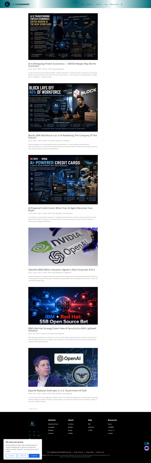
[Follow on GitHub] (34, 435)
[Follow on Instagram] (29, 435)
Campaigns (51, 427)
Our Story (70, 424)
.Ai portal (50, 433)
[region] (22, 449)
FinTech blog (51, 69)
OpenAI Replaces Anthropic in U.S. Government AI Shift (57, 390)
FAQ (89, 424)
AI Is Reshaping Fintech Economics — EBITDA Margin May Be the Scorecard (62, 65)
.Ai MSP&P (111, 427)
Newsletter (66, 140)
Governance (59, 140)
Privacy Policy (90, 452)
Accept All (34, 456)
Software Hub (114, 4)
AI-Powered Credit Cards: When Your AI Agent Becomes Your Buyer (60, 209)
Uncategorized (60, 69)
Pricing (70, 430)
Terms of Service (78, 452)
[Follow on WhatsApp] (39, 435)
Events (110, 424)
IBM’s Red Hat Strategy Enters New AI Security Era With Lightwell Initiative (62, 329)
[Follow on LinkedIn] (34, 431)
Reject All (23, 456)
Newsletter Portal (53, 424)
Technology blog (67, 213)
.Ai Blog (70, 433)
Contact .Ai (111, 430)
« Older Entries (32, 409)
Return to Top (100, 452)
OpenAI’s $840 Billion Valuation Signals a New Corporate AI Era (61, 269)
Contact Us (91, 427)
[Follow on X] (38, 431)
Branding (50, 430)
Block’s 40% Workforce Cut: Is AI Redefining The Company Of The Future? (62, 136)
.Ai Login (110, 433)
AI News (44, 69)
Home (83, 4)
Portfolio (98, 4)
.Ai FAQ (90, 430)
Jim (31, 69)
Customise (11, 456)
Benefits (70, 427)
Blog (106, 4)
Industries (89, 4)
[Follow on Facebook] (29, 431)
